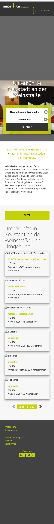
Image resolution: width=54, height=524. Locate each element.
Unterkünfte (22, 149)
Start (9, 149)
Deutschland (40, 149)
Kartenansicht (43, 10)
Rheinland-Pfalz (19, 153)
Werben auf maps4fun (15, 437)
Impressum (10, 427)
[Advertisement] (27, 44)
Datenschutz (11, 430)
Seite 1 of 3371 (27, 406)
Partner (8, 440)
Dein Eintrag (10, 444)
